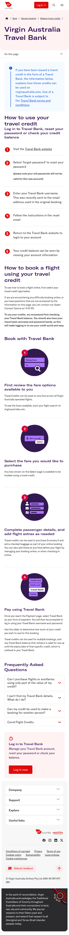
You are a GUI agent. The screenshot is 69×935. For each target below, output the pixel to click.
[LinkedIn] (55, 840)
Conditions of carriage (18, 851)
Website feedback (23, 868)
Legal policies (52, 854)
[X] (61, 840)
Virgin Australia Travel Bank (32, 33)
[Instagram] (49, 840)
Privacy (38, 851)
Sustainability (33, 854)
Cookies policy (13, 854)
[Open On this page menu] (62, 54)
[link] (15, 18)
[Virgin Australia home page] (8, 5)
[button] (41, 5)
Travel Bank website (38, 149)
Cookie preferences (16, 858)
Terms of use (53, 851)
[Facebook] (44, 840)
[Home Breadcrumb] (6, 18)
